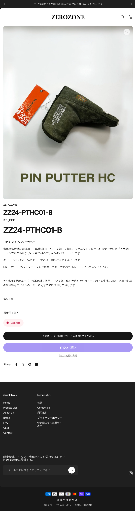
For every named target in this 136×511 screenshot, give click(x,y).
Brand (6, 417)
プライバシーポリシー (49, 417)
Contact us (43, 407)
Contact (7, 432)
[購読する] (71, 470)
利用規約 (42, 412)
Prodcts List (10, 407)
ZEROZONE (10, 204)
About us (8, 412)
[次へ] (131, 4)
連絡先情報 (87, 505)
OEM (6, 427)
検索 (39, 402)
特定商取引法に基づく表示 (49, 424)
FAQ (5, 422)
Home (6, 402)
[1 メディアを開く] (126, 32)
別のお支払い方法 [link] (68, 355)
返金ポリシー (49, 505)
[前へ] (4, 4)
